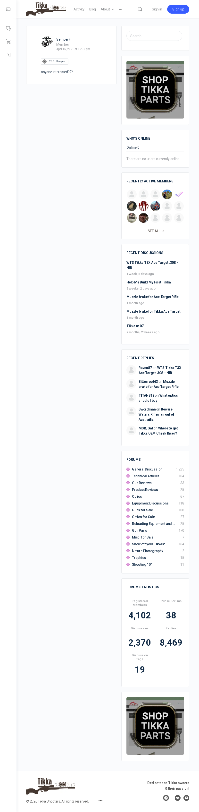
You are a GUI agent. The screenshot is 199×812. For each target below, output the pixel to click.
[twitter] (178, 798)
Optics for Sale (143, 517)
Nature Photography (147, 551)
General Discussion (147, 469)
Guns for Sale (142, 510)
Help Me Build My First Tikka (148, 282)
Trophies (139, 558)
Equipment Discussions (150, 503)
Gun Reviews (142, 483)
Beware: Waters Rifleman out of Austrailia (156, 414)
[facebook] (166, 798)
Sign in (157, 9)
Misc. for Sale (142, 537)
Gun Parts (139, 530)
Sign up (178, 9)
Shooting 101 (142, 564)
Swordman (147, 409)
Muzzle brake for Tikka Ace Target (153, 311)
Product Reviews (145, 490)
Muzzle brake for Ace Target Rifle (152, 297)
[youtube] (186, 798)
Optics (137, 496)
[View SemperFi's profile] (47, 41)
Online (132, 147)
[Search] (140, 9)
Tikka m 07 (135, 326)
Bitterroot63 (148, 382)
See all (154, 231)
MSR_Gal (146, 428)
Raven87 (145, 368)
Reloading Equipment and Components (153, 524)
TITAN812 (146, 395)
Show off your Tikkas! (148, 544)
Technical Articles (145, 476)
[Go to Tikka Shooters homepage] (46, 8)
